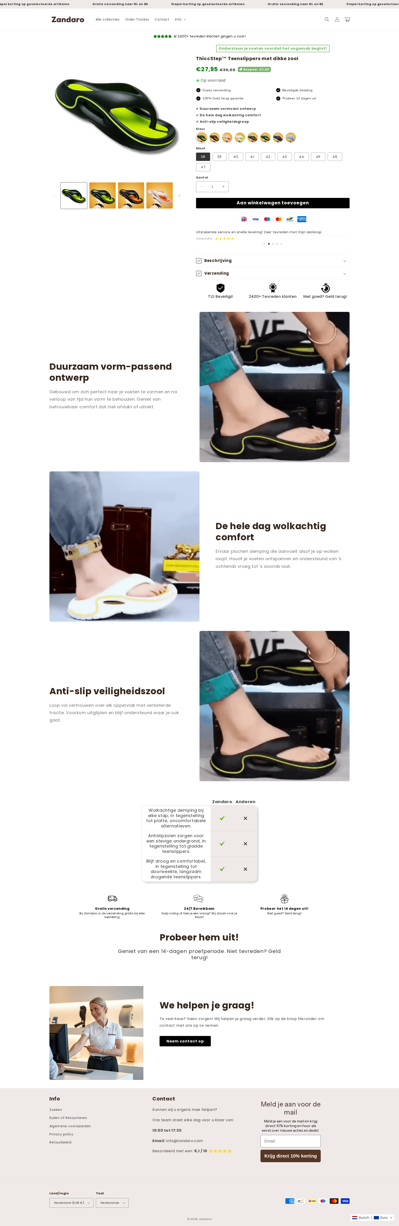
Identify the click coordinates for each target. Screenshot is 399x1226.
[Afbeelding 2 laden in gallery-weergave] (102, 195)
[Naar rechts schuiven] (179, 196)
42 (268, 156)
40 (235, 156)
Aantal (202, 177)
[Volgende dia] (281, 244)
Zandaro (205, 1219)
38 (203, 156)
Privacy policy (61, 1134)
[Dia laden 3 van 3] (277, 244)
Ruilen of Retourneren (68, 1117)
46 (334, 156)
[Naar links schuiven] (54, 196)
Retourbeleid (60, 1142)
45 (318, 156)
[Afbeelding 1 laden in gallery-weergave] (74, 195)
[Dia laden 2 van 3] (273, 244)
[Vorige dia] (264, 244)
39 (219, 156)
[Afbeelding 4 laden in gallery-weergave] (159, 195)
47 (203, 167)
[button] (180, 19)
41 (252, 156)
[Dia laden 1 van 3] (269, 244)
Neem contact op (185, 1041)
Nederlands (110, 1203)
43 (284, 156)
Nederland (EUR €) (69, 1203)
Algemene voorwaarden (70, 1126)
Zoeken (55, 1109)
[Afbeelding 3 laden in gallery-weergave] (131, 195)
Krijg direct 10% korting (290, 1155)
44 (301, 156)
